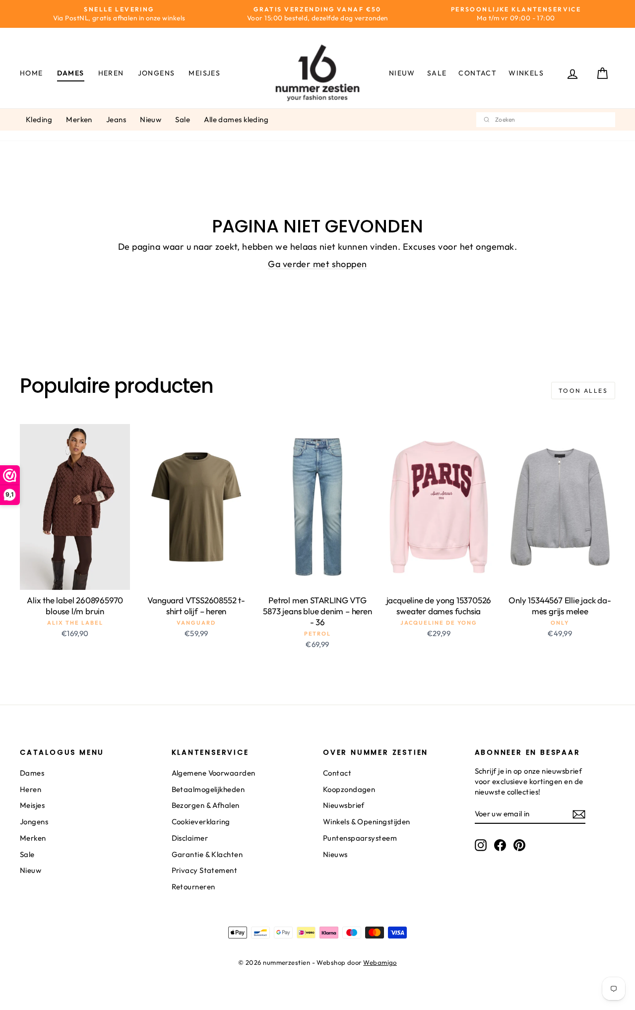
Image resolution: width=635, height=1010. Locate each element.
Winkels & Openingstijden (366, 821)
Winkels (526, 73)
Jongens (156, 73)
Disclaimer (190, 838)
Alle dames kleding (236, 119)
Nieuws (335, 854)
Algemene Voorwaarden (213, 773)
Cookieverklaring (201, 821)
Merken (79, 119)
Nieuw (402, 73)
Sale (437, 73)
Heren (111, 73)
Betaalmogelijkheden (208, 789)
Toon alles (583, 390)
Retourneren (193, 886)
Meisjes (204, 73)
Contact (477, 73)
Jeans (116, 119)
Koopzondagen (349, 789)
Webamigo (380, 962)
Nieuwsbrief (344, 805)
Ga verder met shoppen (317, 264)
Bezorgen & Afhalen (206, 805)
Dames (70, 73)
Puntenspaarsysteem (360, 838)
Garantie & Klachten (207, 854)
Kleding (39, 119)
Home (31, 73)
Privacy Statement (205, 870)
